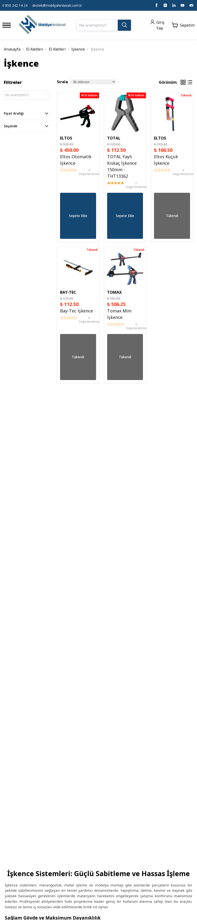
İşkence (78, 49)
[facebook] (156, 5)
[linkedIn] (174, 5)
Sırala (62, 81)
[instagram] (165, 5)
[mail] (191, 5)
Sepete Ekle (78, 215)
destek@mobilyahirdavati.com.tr (57, 5)
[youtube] (182, 5)
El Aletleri (34, 49)
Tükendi (172, 215)
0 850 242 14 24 (14, 5)
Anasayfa (12, 49)
